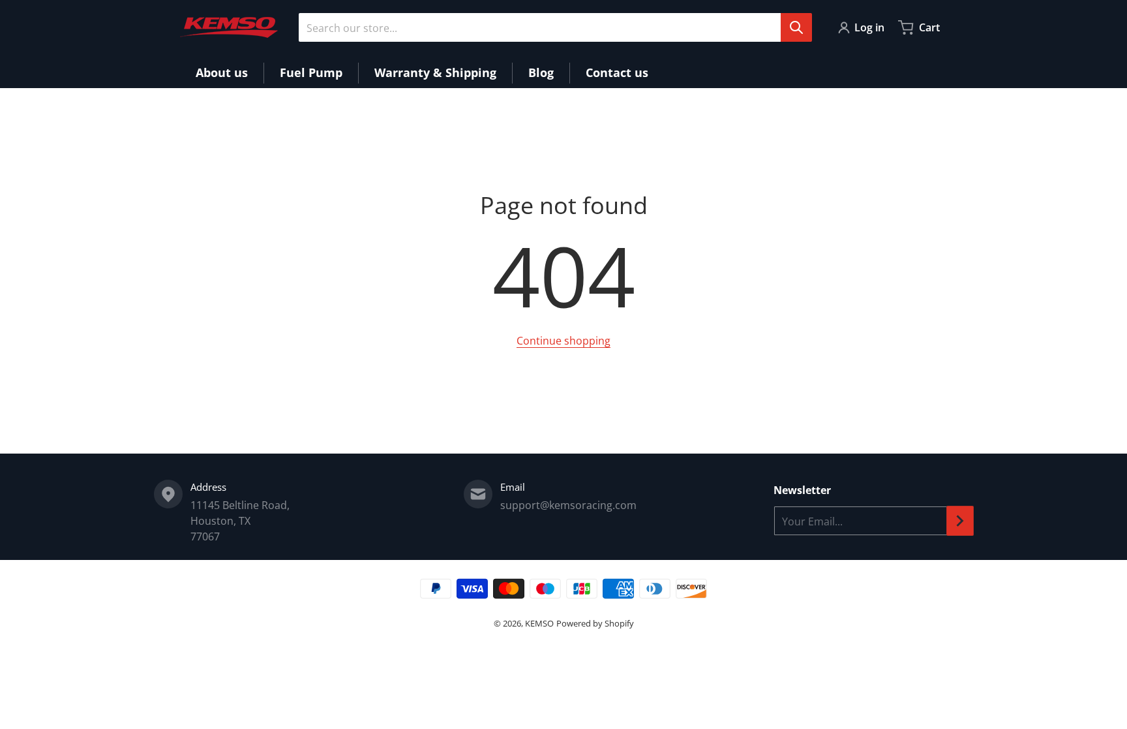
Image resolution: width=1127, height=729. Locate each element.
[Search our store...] (796, 27)
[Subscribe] (960, 521)
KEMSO (539, 623)
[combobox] (555, 27)
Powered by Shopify (595, 623)
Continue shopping (563, 340)
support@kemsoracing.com (568, 505)
